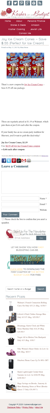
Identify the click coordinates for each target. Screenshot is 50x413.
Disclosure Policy (14, 407)
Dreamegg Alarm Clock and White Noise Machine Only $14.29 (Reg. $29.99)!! (31, 328)
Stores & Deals (18, 25)
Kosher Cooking (16, 29)
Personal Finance (36, 21)
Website (43, 209)
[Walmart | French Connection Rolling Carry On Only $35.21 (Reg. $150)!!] (11, 306)
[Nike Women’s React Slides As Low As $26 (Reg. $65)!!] (11, 352)
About (19, 21)
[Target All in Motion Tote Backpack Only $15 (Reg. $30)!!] (11, 341)
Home (8, 21)
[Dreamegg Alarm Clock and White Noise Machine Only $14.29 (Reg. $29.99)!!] (11, 329)
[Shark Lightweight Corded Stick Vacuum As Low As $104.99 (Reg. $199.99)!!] (11, 375)
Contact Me (25, 33)
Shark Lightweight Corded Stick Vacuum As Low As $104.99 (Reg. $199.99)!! (31, 374)
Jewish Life (36, 29)
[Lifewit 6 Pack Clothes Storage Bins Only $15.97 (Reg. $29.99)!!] (11, 318)
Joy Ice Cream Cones (33, 84)
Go (41, 238)
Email (42, 204)
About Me (39, 407)
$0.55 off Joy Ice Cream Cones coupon (23, 145)
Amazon (35, 25)
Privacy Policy (27, 407)
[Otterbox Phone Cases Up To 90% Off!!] (11, 364)
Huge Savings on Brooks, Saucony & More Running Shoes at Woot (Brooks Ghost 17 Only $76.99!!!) (32, 386)
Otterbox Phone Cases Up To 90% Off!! (33, 360)
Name (42, 198)
